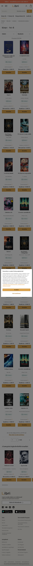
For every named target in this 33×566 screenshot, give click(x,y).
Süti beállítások (16, 293)
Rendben (16, 289)
